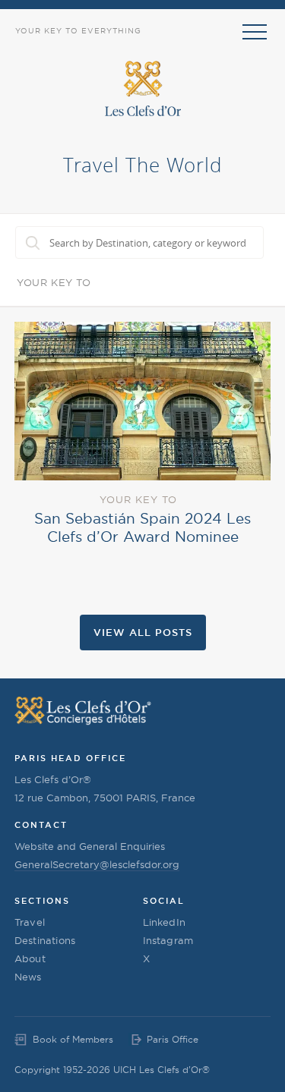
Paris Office (172, 1039)
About (30, 958)
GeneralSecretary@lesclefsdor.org (96, 864)
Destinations (44, 940)
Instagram (168, 940)
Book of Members (73, 1039)
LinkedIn (164, 922)
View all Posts (142, 632)
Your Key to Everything (78, 31)
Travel (29, 922)
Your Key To (54, 282)
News (28, 976)
